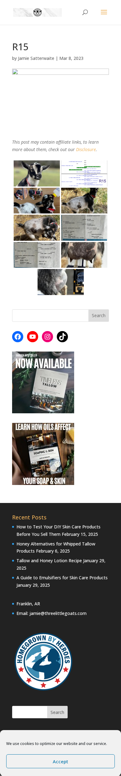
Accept (60, 761)
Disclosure (86, 149)
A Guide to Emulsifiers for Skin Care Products (62, 578)
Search (57, 712)
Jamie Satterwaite (36, 58)
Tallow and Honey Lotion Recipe (49, 560)
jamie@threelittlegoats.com (58, 613)
